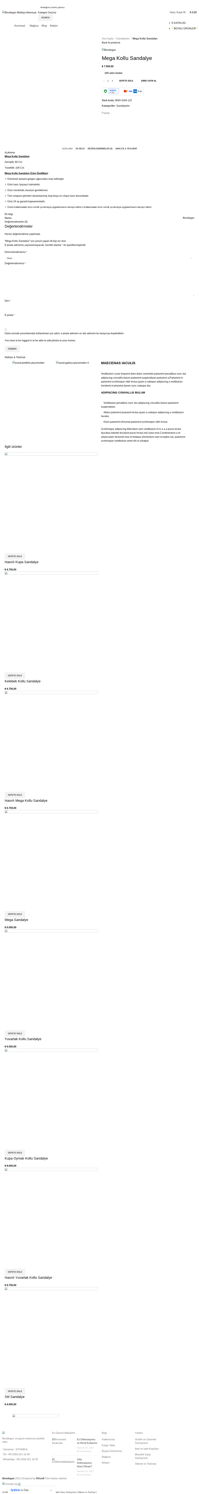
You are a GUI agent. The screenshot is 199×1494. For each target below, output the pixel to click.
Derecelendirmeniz (16, 252)
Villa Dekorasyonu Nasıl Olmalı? (84, 1463)
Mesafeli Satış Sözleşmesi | (65, 1492)
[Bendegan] (35, 1421)
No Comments (84, 1451)
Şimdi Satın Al (149, 81)
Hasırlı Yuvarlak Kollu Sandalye (28, 1277)
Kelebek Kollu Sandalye (23, 681)
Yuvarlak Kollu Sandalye (23, 1039)
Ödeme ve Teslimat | (87, 1492)
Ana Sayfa (108, 38)
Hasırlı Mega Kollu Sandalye (26, 800)
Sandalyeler (123, 38)
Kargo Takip (108, 1445)
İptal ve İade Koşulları (147, 1448)
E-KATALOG (179, 23)
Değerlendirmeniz (15, 263)
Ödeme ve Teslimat (145, 1463)
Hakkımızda (108, 1439)
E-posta (10, 315)
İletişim (106, 1462)
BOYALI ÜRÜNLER (185, 28)
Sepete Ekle (126, 81)
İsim (8, 300)
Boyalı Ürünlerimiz (112, 1451)
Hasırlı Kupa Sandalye (21, 562)
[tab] (67, 148)
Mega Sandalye (16, 920)
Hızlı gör (8, 549)
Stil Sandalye (15, 1397)
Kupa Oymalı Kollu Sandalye (26, 1158)
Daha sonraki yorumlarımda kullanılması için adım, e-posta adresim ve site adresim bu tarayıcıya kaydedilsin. (64, 333)
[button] (15, 556)
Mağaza (106, 1457)
